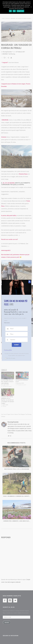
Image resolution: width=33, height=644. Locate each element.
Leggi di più (20, 11)
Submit (16, 345)
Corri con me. (7, 322)
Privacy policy (8, 349)
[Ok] (31, 7)
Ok (10, 11)
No (14, 11)
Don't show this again (11, 358)
